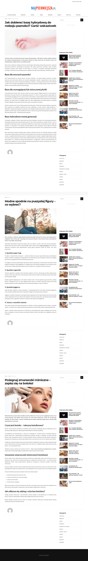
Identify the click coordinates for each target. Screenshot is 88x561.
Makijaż (61, 161)
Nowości (23, 14)
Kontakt (78, 14)
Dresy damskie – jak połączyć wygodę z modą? (75, 117)
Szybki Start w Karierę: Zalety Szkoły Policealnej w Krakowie (76, 79)
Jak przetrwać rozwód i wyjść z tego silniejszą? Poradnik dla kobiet (75, 57)
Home (6, 18)
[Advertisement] (71, 38)
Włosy (61, 179)
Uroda (32, 14)
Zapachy (61, 182)
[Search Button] (81, 20)
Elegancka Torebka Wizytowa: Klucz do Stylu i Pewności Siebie (76, 87)
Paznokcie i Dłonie (14, 18)
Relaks (59, 14)
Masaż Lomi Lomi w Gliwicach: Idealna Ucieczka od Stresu (74, 95)
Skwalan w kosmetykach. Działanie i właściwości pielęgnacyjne (75, 64)
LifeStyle (68, 14)
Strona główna (11, 14)
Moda (41, 14)
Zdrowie (50, 14)
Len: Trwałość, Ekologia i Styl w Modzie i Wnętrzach (76, 71)
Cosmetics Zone (24, 100)
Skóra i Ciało (62, 174)
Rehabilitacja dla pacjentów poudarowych (75, 109)
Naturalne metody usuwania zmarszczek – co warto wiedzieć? (76, 102)
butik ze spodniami (44, 245)
